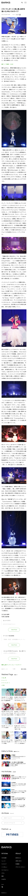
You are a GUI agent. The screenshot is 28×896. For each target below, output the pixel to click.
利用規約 (18, 864)
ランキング (3, 864)
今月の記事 (3, 857)
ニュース (3, 861)
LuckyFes (3, 879)
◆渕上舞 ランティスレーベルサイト (12, 665)
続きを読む (23, 669)
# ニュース (4, 680)
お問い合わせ (18, 861)
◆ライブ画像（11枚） (8, 64)
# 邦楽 (3, 685)
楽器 (2, 876)
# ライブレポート (6, 682)
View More (14, 629)
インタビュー (4, 867)
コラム (2, 873)
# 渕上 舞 (4, 677)
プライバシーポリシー (20, 867)
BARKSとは (18, 857)
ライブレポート (4, 870)
